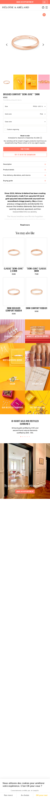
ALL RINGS (37, 360)
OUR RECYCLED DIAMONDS (12, 407)
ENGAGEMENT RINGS (12, 336)
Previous (7, 44)
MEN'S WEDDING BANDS (12, 360)
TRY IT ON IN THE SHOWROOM (25, 155)
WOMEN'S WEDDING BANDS (38, 336)
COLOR (12, 384)
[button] (43, 7)
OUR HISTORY (37, 384)
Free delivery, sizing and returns (12, 100)
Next (43, 44)
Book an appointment (25, 2)
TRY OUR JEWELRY (37, 407)
